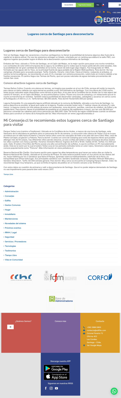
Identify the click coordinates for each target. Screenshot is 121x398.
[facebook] (96, 12)
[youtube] (104, 12)
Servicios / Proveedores (15, 241)
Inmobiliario (10, 214)
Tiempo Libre (8, 174)
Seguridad (9, 237)
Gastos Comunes (13, 205)
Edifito (8, 200)
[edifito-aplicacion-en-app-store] (57, 373)
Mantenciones (11, 219)
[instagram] (100, 12)
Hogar (8, 209)
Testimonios (10, 250)
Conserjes (9, 196)
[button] (114, 391)
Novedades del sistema (15, 223)
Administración (12, 191)
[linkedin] (108, 12)
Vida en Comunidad (14, 260)
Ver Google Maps (94, 345)
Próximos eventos (13, 228)
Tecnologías (10, 246)
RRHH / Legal (11, 232)
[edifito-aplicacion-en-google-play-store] (57, 365)
